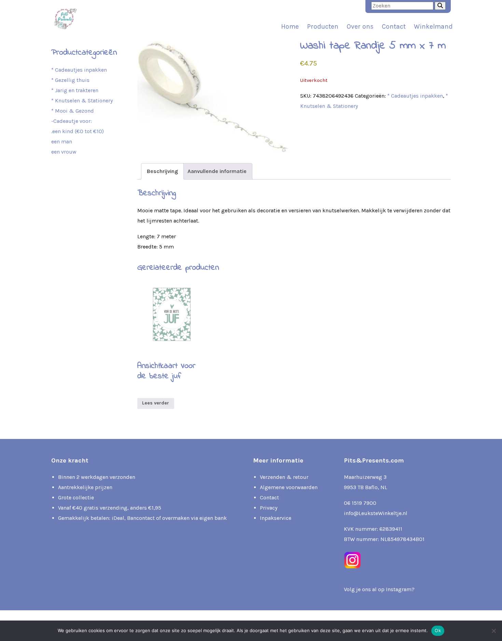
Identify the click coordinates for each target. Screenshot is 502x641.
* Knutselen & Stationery (82, 100)
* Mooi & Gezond (72, 111)
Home (290, 26)
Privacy (268, 507)
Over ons (360, 26)
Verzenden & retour (284, 477)
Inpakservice (275, 518)
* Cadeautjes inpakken (415, 95)
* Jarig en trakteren (74, 90)
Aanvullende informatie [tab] (217, 171)
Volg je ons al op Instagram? (379, 589)
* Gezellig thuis (70, 80)
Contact (394, 26)
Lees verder (155, 403)
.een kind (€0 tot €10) (77, 131)
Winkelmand (433, 26)
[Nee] (493, 630)
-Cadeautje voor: (71, 121)
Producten (322, 26)
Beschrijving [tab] (162, 171)
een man (61, 141)
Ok (438, 630)
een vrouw (63, 151)
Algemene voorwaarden (289, 487)
